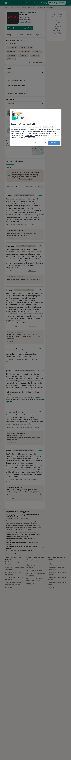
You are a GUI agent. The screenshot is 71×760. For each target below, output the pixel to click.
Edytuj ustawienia (40, 143)
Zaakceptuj (53, 143)
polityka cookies (30, 137)
